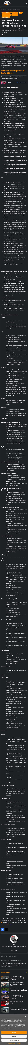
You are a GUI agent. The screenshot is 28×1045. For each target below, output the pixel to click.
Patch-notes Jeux (6, 15)
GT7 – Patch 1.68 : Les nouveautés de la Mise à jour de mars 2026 (18, 997)
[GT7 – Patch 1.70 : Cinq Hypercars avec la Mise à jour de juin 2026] (5, 978)
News (20, 12)
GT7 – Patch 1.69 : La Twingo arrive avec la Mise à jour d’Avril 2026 (18, 990)
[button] (26, 1016)
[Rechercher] (26, 3)
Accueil (4, 9)
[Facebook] (2, 929)
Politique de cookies (11, 1043)
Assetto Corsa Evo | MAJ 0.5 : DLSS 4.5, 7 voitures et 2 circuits (18, 1008)
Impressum (19, 1043)
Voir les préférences (14, 1040)
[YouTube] (16, 950)
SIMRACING (9, 9)
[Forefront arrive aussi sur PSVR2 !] (5, 1003)
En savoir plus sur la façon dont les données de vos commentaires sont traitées (13, 965)
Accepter (14, 1032)
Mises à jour (14, 12)
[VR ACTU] (7, 3)
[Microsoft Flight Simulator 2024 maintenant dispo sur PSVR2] (5, 984)
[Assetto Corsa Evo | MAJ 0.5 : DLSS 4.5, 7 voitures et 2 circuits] (5, 1010)
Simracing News (5, 17)
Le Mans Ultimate (16, 9)
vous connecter (10, 960)
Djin (4, 34)
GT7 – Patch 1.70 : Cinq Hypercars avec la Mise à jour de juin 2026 (17, 978)
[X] (6, 929)
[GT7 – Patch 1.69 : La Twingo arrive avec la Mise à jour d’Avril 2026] (5, 991)
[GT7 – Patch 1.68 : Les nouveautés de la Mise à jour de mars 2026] (5, 997)
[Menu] (2, 3)
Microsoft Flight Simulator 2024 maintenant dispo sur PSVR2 (17, 984)
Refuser (14, 1036)
